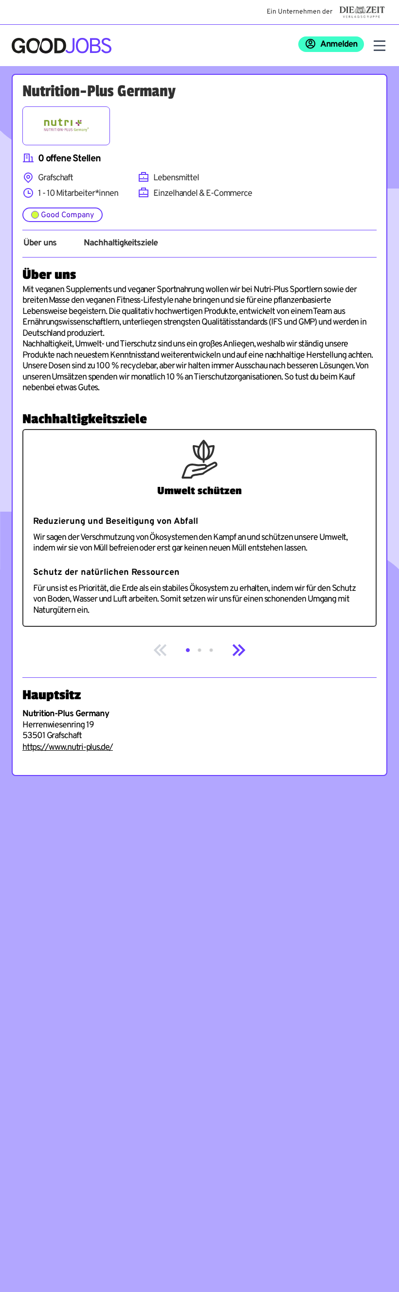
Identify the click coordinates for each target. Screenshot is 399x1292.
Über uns (39, 243)
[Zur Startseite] (61, 45)
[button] (188, 650)
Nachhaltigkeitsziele (120, 243)
